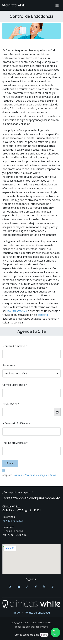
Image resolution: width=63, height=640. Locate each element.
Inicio (16, 612)
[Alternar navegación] (57, 5)
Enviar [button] (10, 463)
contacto (42, 315)
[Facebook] (35, 586)
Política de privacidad (37, 612)
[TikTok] (52, 586)
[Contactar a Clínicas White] (55, 632)
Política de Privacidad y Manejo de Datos (34, 474)
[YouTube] (44, 586)
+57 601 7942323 (17, 311)
